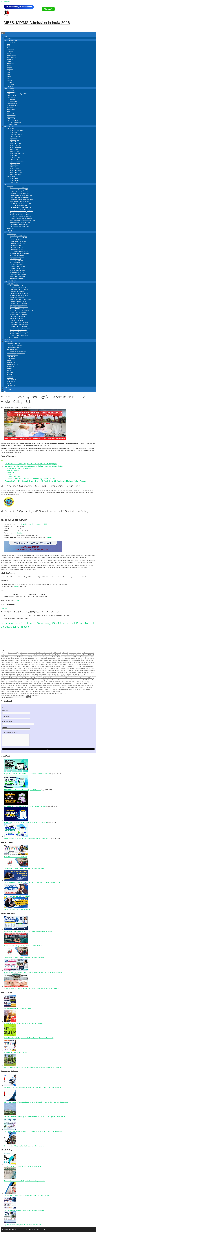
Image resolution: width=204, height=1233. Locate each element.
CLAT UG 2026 (11, 381)
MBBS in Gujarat (14, 140)
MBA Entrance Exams (12, 349)
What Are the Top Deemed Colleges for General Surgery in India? (24, 1181)
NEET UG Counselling (12, 284)
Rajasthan (9, 76)
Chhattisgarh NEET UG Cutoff (18, 241)
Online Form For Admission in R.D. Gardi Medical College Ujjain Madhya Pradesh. (67, 685)
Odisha (9, 72)
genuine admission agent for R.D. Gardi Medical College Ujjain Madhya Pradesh (30, 682)
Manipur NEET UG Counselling (18, 297)
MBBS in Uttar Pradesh (16, 172)
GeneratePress (42, 1230)
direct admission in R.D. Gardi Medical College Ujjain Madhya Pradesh (36, 680)
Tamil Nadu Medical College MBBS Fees (20, 214)
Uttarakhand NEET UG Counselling (19, 322)
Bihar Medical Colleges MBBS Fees (19, 188)
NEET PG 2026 (11, 358)
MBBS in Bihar (13, 132)
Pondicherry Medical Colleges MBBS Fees (21, 218)
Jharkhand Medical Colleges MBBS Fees (20, 190)
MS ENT (9, 111)
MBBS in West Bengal (15, 174)
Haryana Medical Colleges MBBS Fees (20, 222)
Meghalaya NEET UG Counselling (18, 305)
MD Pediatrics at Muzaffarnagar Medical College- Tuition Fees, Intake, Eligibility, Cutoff (31, 988)
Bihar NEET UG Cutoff (16, 239)
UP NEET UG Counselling (16, 320)
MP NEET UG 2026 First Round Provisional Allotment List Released (25, 822)
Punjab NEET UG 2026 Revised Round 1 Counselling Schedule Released (27, 774)
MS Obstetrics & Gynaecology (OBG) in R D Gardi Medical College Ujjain (31, 464)
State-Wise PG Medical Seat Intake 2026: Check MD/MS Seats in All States (28, 931)
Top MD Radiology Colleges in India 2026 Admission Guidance (24, 1210)
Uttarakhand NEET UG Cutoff (17, 276)
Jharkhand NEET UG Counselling (18, 287)
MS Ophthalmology (12, 101)
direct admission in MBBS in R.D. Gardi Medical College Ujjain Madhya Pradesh (38, 657)
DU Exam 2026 (11, 385)
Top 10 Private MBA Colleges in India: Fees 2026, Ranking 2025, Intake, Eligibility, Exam (32, 882)
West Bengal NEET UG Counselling (19, 289)
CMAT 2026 (10, 374)
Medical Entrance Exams (13, 343)
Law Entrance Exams (12, 355)
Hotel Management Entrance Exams (16, 351)
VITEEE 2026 (10, 366)
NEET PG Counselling (12, 337)
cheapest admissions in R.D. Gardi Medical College (44, 655)
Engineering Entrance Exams (14, 345)
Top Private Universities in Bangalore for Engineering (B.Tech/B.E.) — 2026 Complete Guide (33, 1131)
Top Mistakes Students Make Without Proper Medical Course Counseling (27, 1195)
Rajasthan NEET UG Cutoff (17, 268)
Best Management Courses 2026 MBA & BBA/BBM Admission (23, 1023)
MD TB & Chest (11, 109)
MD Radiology (10, 90)
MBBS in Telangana (15, 166)
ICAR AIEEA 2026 (11, 380)
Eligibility (11, 472)
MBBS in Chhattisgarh (16, 134)
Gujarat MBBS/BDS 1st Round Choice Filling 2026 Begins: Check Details (27, 838)
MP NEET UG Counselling (16, 318)
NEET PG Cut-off (11, 280)
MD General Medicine (12, 95)
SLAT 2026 (10, 378)
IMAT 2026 (10, 372)
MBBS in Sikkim (14, 149)
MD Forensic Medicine (12, 118)
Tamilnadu (9, 80)
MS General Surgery (12, 103)
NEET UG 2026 (11, 356)
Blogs (5, 391)
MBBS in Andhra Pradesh (16, 130)
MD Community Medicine (13, 120)
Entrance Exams (9, 341)
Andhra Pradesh (11, 42)
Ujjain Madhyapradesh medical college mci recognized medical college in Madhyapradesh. (33, 691)
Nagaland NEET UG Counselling (18, 303)
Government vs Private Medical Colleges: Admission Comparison (24, 869)
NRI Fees (9, 230)
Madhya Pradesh (11, 70)
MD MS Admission (9, 88)
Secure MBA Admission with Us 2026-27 (17, 896)
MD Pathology (10, 113)
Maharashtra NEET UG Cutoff (17, 261)
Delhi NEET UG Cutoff (15, 245)
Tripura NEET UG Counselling (17, 309)
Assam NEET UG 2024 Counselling (19, 295)
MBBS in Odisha (14, 155)
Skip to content (5, 1)
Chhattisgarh (10, 49)
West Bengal (10, 86)
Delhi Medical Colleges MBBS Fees (19, 224)
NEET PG (16, 586)
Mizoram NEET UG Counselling (18, 301)
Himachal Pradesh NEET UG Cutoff (19, 251)
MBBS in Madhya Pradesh (17, 153)
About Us (9, 38)
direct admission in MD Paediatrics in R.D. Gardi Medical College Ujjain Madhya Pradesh (46, 662)
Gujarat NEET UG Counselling (17, 316)
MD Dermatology (11, 92)
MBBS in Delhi (13, 138)
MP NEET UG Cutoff (15, 259)
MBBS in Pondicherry (15, 157)
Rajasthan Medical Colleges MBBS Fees (20, 203)
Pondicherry (10, 69)
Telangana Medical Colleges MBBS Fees (20, 213)
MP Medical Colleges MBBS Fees (18, 205)
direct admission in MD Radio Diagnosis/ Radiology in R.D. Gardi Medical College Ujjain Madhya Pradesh (42, 668)
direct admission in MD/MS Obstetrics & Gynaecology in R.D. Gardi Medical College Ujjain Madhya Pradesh (38, 674)
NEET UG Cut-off (11, 234)
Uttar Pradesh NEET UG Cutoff (18, 274)
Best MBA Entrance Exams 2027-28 (15, 857)
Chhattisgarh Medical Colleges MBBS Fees (21, 195)
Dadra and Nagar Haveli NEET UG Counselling (22, 310)
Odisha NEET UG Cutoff (16, 262)
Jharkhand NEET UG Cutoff (17, 255)
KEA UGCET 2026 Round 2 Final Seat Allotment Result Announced (25, 806)
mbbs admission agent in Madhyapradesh (59, 683)
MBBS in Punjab (14, 159)
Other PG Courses (14, 477)
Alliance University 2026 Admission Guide (17, 1008)
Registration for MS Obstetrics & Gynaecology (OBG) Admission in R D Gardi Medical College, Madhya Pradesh (45, 481)
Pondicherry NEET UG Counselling (19, 335)
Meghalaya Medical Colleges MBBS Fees (20, 207)
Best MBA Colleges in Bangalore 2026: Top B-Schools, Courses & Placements (28, 1038)
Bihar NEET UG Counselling (17, 285)
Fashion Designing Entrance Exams (16, 353)
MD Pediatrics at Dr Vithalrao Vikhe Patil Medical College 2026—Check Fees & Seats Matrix (33, 972)
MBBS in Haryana (14, 142)
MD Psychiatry (11, 107)
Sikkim (8, 47)
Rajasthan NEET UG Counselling (18, 326)
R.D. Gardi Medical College (63, 687)
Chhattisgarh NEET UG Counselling (19, 293)
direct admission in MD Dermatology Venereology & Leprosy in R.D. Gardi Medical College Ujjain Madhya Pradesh (59, 658)
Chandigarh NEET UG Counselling (19, 332)
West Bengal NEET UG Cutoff (17, 278)
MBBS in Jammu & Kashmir (17, 161)
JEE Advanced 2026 (12, 364)
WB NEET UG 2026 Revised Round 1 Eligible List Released (22, 790)
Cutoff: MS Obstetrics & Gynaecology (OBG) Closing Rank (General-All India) (33, 479)
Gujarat (9, 65)
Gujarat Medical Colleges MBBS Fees (19, 226)
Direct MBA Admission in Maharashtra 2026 (18, 910)
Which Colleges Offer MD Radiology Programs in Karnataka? (23, 1166)
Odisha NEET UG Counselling (17, 291)
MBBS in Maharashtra (15, 147)
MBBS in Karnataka (15, 151)
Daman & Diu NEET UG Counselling (19, 307)
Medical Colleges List (10, 40)
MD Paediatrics (11, 97)
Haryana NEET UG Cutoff (16, 249)
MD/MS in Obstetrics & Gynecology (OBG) (34, 524)
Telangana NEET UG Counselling (18, 330)
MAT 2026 (9, 370)
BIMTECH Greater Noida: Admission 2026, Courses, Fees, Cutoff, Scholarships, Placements (33, 1067)
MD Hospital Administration (14, 122)
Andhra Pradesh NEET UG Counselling (20, 328)
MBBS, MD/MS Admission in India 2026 (37, 22)
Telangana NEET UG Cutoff (17, 272)
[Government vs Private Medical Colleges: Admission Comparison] (10, 1144)
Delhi (8, 46)
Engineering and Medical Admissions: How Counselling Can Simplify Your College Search (32, 1087)
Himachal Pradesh (11, 55)
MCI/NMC (19, 533)
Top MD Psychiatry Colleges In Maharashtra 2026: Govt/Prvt (23, 1225)
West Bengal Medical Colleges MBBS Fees (21, 191)
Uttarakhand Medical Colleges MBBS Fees (21, 197)
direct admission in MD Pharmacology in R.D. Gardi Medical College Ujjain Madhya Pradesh (59, 664)
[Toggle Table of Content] (2, 460)
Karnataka (9, 67)
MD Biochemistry (11, 115)
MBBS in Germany (15, 180)
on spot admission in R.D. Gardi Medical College (27, 685)
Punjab (9, 74)
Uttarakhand (10, 82)
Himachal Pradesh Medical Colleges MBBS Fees (22, 220)
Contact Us (7, 387)
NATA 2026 (10, 368)
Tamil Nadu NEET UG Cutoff (17, 270)
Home (5, 36)
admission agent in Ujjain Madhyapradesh (81, 653)
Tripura (9, 61)
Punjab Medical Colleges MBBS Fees (19, 201)
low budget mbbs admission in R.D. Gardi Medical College (28, 683)
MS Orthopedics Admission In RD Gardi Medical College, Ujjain (19, 695)
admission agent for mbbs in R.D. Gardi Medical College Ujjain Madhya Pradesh (44, 653)
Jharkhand (10, 59)
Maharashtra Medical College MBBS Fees (20, 209)
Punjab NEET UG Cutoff (16, 264)
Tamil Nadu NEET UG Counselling (18, 333)
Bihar (8, 44)
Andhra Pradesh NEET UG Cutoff (18, 236)
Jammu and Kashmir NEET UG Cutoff (19, 253)
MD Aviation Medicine (12, 124)
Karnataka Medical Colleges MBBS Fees (20, 216)
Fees (5, 184)
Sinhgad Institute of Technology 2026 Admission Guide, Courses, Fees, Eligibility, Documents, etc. (35, 1117)
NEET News (7, 389)
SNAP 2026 (10, 376)
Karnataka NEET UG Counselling (18, 314)
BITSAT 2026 (10, 383)
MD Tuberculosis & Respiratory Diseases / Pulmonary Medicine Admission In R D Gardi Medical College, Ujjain (34, 693)
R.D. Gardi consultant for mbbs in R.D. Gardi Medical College (36, 687)
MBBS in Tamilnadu (15, 168)
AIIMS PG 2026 (11, 360)
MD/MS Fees (10, 228)
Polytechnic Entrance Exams (14, 347)
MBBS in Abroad (11, 176)
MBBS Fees (10, 186)
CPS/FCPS (7, 339)
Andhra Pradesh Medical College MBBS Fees (21, 211)
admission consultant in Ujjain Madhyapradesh (15, 655)
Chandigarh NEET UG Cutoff (17, 243)
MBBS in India (10, 128)
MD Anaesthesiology (12, 105)
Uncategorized (12, 653)
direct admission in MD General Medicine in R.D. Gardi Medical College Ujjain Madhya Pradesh (29, 660)
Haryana (9, 53)
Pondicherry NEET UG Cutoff (17, 266)
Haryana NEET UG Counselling (18, 312)
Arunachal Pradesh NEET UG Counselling (20, 299)
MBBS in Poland (14, 182)
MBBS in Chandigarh (15, 136)
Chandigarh (10, 51)
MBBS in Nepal (14, 178)
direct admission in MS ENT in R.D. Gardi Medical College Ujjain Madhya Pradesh (67, 676)
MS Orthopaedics (11, 99)
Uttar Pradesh (10, 84)
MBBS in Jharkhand (15, 145)
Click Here (16, 600)
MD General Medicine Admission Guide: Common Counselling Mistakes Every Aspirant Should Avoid (36, 1102)
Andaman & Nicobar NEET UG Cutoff (19, 237)
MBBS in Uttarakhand (15, 170)
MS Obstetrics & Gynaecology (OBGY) (17, 94)
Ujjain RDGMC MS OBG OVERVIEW (19, 468)
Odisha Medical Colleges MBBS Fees (19, 193)
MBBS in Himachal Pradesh (17, 143)
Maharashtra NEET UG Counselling (19, 324)
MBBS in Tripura (14, 165)
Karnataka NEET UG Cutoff (17, 257)
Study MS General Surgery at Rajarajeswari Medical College (23, 946)
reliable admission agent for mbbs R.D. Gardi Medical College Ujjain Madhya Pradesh (37, 689)
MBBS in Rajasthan (15, 163)
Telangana (9, 78)
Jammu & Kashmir (11, 57)
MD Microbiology (11, 117)
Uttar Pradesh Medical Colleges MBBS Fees (21, 199)
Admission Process (14, 470)
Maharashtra (10, 63)
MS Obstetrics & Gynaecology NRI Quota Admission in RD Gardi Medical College (34, 466)
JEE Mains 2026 (11, 362)
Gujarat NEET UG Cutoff (16, 247)
